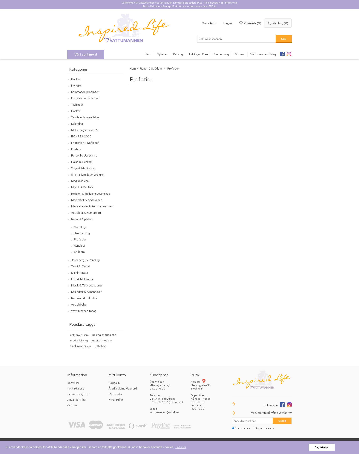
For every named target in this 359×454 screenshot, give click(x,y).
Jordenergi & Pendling (85, 260)
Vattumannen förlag (83, 311)
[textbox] (236, 39)
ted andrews (80, 346)
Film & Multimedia (82, 279)
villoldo (100, 346)
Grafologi (80, 227)
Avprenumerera (265, 428)
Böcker (75, 79)
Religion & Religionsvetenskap (90, 194)
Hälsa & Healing (81, 162)
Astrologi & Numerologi (86, 213)
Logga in (228, 23)
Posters (76, 149)
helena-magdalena (104, 335)
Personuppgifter (77, 394)
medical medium (101, 340)
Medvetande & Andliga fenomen (92, 206)
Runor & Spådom (82, 219)
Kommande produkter (85, 92)
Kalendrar (77, 124)
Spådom (79, 252)
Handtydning (82, 233)
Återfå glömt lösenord (122, 388)
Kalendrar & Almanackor (86, 292)
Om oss (72, 405)
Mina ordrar (115, 400)
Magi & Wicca (80, 181)
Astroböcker (79, 304)
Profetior (80, 239)
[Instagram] (289, 52)
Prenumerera (242, 428)
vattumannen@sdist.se (164, 412)
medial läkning (79, 340)
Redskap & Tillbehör (84, 298)
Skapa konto (209, 23)
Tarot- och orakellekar (85, 117)
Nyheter (76, 86)
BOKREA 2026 (81, 136)
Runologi (79, 246)
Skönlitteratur (79, 273)
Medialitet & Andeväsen (86, 200)
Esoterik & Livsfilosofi (85, 143)
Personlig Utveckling (84, 155)
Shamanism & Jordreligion (88, 175)
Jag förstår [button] (322, 447)
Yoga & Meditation (83, 168)
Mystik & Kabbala (82, 187)
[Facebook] (282, 52)
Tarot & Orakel (80, 266)
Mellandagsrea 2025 (84, 130)
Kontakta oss (75, 388)
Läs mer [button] (180, 447)
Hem (132, 68)
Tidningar (77, 105)
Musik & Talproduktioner (86, 285)
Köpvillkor (73, 383)
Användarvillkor (76, 400)
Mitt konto (115, 394)
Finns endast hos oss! (85, 98)
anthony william (79, 335)
